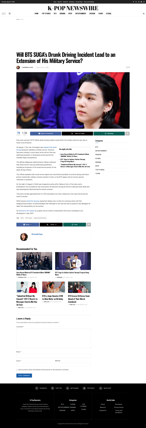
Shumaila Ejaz (27, 67)
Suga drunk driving (40, 218)
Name (19, 352)
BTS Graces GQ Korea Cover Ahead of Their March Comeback (79, 298)
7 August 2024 (40, 67)
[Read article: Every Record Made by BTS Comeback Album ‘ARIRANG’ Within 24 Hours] (34, 261)
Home (55, 2)
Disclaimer (71, 2)
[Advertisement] (73, 35)
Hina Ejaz (21, 308)
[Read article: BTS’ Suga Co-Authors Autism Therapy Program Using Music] (73, 261)
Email (18, 361)
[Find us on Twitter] (136, 2)
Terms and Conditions (89, 2)
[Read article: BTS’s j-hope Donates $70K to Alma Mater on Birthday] (53, 287)
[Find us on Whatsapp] (144, 2)
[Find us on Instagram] (138, 2)
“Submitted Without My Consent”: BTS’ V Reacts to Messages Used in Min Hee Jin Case (75, 165)
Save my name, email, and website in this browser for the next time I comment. (43, 370)
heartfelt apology (33, 201)
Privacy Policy (79, 2)
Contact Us (65, 2)
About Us (60, 2)
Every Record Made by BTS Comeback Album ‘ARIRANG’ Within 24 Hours (74, 155)
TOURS (100, 13)
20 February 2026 (31, 308)
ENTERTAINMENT (80, 13)
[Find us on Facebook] (133, 2)
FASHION (92, 13)
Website (57, 361)
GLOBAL (108, 13)
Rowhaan (59, 277)
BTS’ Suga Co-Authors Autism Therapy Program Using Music (72, 160)
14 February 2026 (82, 305)
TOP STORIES (46, 13)
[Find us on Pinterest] (141, 2)
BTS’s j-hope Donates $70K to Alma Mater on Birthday (52, 297)
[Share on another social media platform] (127, 133)
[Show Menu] (10, 13)
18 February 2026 (56, 302)
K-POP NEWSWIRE (73, 7)
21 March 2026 (33, 277)
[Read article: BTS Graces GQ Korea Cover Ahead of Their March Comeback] (79, 287)
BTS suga (29, 218)
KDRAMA (62, 13)
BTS (55, 13)
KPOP (70, 13)
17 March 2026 (68, 277)
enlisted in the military (27, 211)
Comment (20, 327)
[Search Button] (144, 13)
